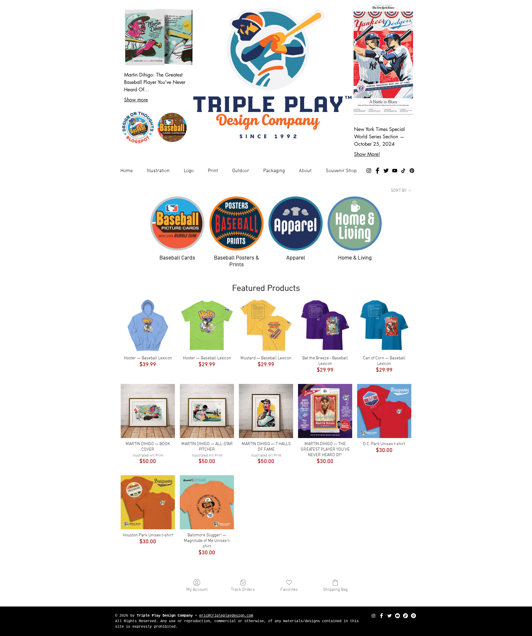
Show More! (367, 154)
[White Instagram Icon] (373, 615)
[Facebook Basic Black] (377, 171)
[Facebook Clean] (381, 615)
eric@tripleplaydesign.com (226, 616)
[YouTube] (395, 171)
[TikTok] (403, 171)
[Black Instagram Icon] (369, 171)
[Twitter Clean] (389, 615)
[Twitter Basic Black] (386, 171)
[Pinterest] (412, 171)
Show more (136, 100)
